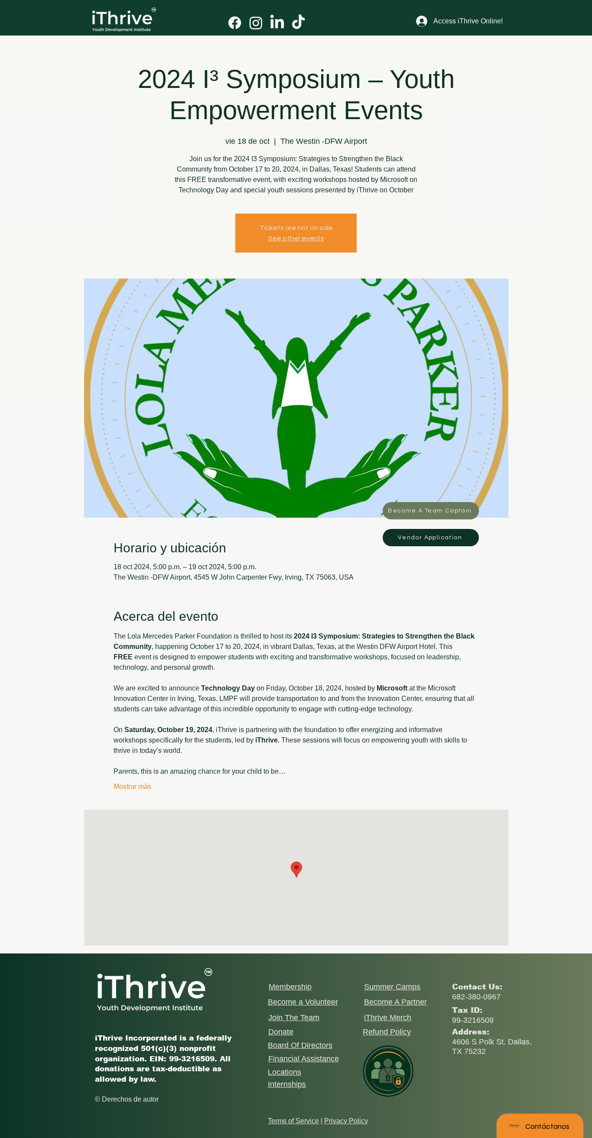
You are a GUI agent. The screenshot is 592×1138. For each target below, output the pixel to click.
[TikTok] (298, 22)
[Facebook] (234, 22)
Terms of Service (293, 1121)
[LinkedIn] (277, 22)
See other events (296, 238)
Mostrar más (132, 786)
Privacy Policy (346, 1121)
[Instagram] (255, 22)
